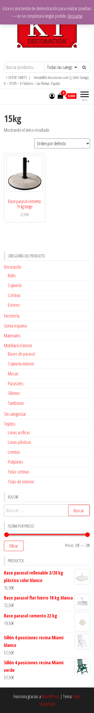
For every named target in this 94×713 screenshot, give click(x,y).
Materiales (12, 335)
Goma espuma (15, 326)
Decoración (12, 267)
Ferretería (11, 316)
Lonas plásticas (19, 442)
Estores (14, 305)
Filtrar (13, 546)
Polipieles (15, 462)
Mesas (13, 373)
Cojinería (14, 285)
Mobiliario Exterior (18, 345)
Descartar (75, 16)
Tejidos (9, 424)
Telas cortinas (18, 472)
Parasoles (16, 383)
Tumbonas (16, 403)
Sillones (14, 393)
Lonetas (14, 452)
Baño (12, 275)
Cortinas (14, 295)
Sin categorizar (15, 414)
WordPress (51, 696)
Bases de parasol (21, 354)
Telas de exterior (21, 481)
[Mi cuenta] (52, 96)
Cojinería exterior (21, 364)
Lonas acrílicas (19, 432)
